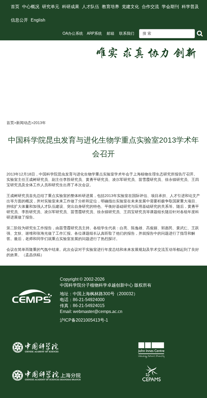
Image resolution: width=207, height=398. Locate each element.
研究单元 (50, 6)
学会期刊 (170, 6)
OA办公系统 (73, 33)
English (38, 20)
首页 (15, 6)
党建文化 (130, 6)
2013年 (39, 123)
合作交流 (150, 6)
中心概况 (30, 6)
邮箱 (110, 33)
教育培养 (110, 6)
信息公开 (19, 20)
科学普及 (190, 6)
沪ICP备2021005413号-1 (84, 320)
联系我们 (126, 33)
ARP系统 (94, 33)
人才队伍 (90, 6)
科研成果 (70, 6)
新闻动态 (23, 123)
